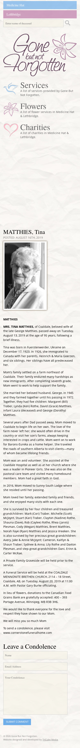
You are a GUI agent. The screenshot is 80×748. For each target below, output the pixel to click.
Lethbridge (14, 14)
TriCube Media (50, 739)
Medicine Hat (15, 5)
